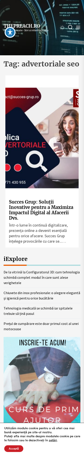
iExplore (16, 258)
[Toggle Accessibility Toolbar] (10, 32)
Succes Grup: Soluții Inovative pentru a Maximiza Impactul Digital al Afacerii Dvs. (41, 210)
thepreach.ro (22, 26)
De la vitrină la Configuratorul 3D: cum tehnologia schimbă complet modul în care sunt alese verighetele (42, 277)
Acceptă (14, 448)
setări (53, 440)
